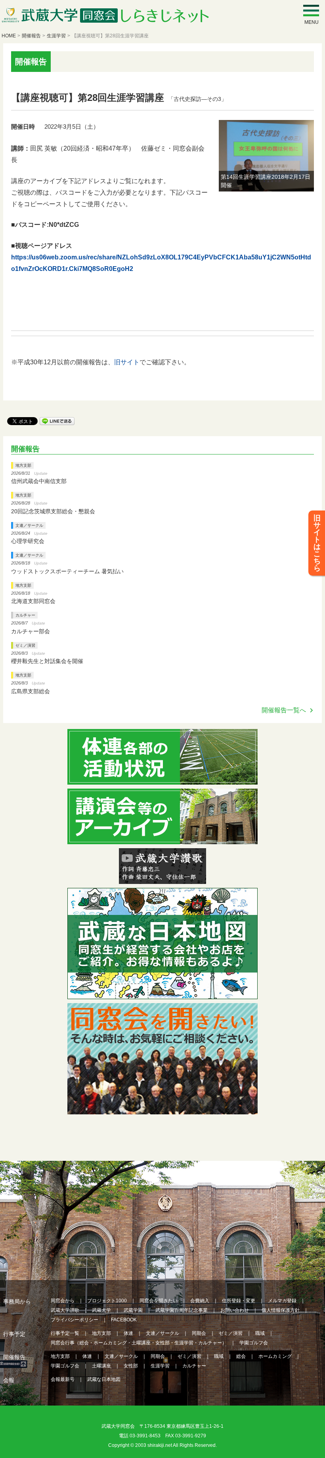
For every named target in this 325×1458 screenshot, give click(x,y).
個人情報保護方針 (281, 1310)
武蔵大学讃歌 (65, 1310)
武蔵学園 (133, 1310)
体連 (128, 1333)
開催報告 (31, 36)
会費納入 (199, 1300)
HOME (9, 36)
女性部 (131, 1366)
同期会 (199, 1333)
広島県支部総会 (30, 691)
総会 (241, 1356)
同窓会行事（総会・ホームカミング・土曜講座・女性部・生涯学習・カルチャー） (139, 1343)
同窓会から (63, 1300)
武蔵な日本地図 (103, 1379)
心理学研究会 (27, 541)
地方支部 (23, 465)
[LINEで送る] (57, 420)
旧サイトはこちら (317, 543)
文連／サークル (29, 525)
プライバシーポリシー (74, 1320)
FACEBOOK (124, 1320)
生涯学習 (56, 36)
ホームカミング (275, 1356)
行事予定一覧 (65, 1333)
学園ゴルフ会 (253, 1343)
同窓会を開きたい (159, 1300)
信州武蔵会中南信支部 (39, 481)
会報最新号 (63, 1379)
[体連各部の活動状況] (162, 779)
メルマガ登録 (282, 1300)
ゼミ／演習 (25, 645)
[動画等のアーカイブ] (162, 839)
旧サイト (127, 362)
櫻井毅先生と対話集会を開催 (47, 661)
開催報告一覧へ (284, 710)
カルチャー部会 (30, 631)
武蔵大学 (101, 1310)
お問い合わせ (234, 1310)
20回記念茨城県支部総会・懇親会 (53, 511)
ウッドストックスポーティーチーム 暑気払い (67, 571)
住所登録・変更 (238, 1300)
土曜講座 (101, 1366)
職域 (260, 1333)
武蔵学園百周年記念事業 (181, 1310)
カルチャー (25, 615)
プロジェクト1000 (107, 1300)
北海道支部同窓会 (33, 601)
